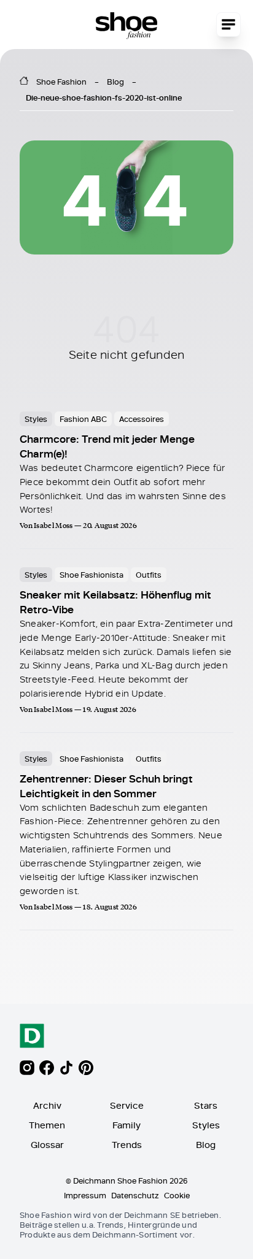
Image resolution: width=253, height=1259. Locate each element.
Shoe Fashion (61, 81)
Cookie (177, 1195)
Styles (206, 1125)
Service (127, 1105)
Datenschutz (135, 1195)
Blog (115, 81)
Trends (127, 1144)
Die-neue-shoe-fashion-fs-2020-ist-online (104, 97)
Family (126, 1125)
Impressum (85, 1195)
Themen (47, 1125)
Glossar (47, 1144)
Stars (205, 1105)
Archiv (47, 1105)
